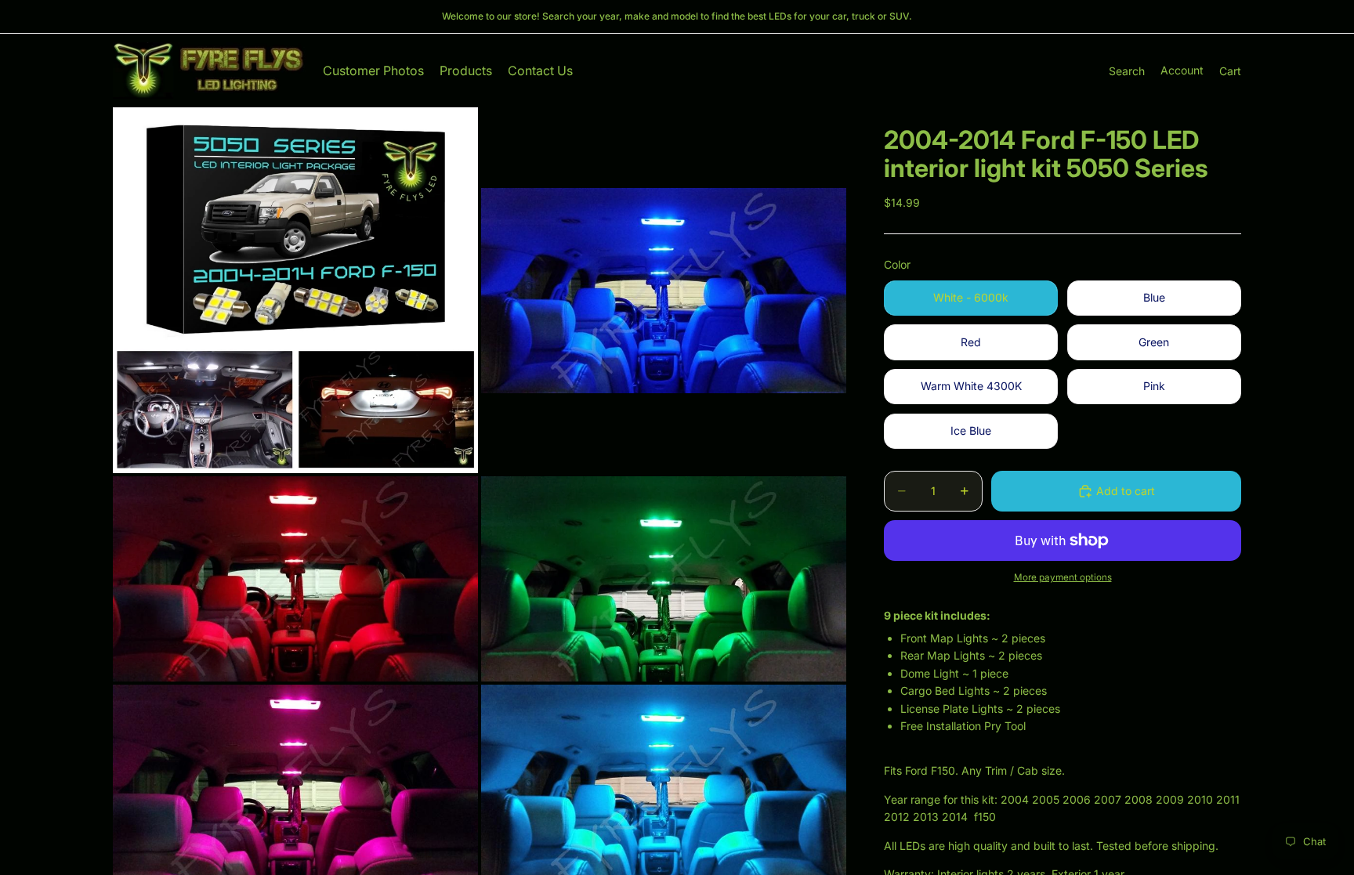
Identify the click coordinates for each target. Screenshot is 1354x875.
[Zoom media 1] (295, 290)
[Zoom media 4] (663, 579)
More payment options (1063, 577)
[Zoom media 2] (663, 290)
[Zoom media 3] (295, 579)
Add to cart (1125, 490)
